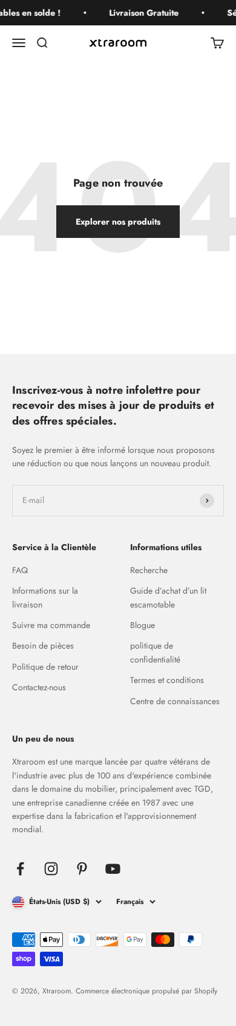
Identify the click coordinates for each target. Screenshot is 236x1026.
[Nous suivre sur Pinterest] (82, 869)
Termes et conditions (167, 680)
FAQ (20, 570)
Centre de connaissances (175, 701)
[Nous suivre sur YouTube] (113, 869)
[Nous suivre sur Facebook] (20, 869)
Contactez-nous (39, 687)
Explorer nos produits (118, 222)
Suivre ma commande (51, 625)
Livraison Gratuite (142, 13)
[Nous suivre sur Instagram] (51, 869)
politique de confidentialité (155, 652)
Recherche (149, 570)
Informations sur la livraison (45, 597)
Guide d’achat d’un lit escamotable (168, 597)
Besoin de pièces (43, 646)
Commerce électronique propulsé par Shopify (146, 991)
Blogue (142, 625)
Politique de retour (45, 667)
